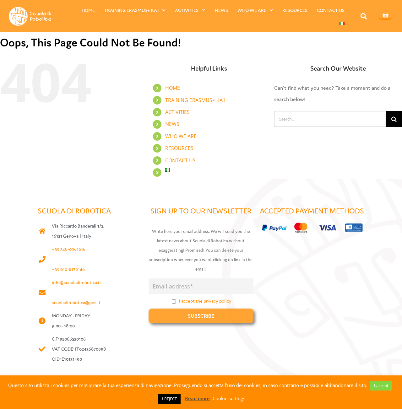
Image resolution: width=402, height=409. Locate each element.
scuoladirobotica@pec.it (76, 302)
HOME (88, 10)
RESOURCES (294, 10)
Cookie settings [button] (229, 398)
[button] (364, 16)
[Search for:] (330, 118)
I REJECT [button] (169, 398)
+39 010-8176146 (68, 269)
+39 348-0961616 (68, 249)
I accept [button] (381, 385)
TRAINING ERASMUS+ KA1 (131, 10)
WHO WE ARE (251, 10)
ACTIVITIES (186, 10)
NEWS (221, 10)
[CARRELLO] (385, 15)
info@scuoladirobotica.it (76, 282)
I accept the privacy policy (205, 301)
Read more (197, 398)
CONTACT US (331, 10)
